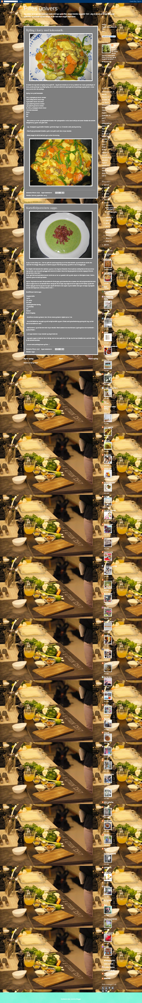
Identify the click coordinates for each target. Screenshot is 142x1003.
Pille (115, 45)
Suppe (33, 352)
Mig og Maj (107, 719)
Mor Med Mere (108, 677)
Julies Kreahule (108, 374)
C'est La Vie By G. (108, 663)
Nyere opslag (28, 358)
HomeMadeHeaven (108, 292)
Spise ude (104, 160)
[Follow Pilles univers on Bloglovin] (109, 37)
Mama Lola (107, 413)
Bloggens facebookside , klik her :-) (109, 28)
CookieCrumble (108, 469)
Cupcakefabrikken (109, 774)
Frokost (104, 110)
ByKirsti (106, 332)
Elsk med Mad (107, 872)
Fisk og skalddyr (106, 105)
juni (107, 226)
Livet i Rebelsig (108, 273)
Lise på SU (106, 733)
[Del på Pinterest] (63, 193)
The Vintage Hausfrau (109, 960)
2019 (105, 185)
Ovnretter (104, 139)
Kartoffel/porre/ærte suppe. (42, 208)
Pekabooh (106, 835)
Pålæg (103, 147)
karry (45, 195)
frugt (103, 113)
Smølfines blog (107, 867)
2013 (105, 200)
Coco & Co (106, 360)
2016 (105, 191)
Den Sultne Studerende (110, 510)
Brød (103, 94)
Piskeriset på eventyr (109, 254)
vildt (103, 176)
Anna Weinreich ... (108, 318)
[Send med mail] (56, 193)
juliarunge (107, 760)
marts (107, 235)
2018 (105, 188)
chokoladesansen (108, 538)
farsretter (104, 100)
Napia (105, 905)
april (107, 232)
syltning (104, 168)
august (108, 220)
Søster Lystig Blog (108, 802)
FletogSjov (106, 649)
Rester (103, 149)
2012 (105, 203)
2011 (105, 245)
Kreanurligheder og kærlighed (109, 974)
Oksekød (104, 136)
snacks (103, 155)
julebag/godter (106, 123)
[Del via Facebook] (61, 193)
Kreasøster (107, 807)
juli (107, 223)
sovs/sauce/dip (106, 157)
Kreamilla (106, 947)
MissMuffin (107, 441)
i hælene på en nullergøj (110, 566)
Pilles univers (41, 8)
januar (108, 241)
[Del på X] (60, 193)
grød (103, 118)
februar (108, 238)
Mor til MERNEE (108, 594)
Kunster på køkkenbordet (110, 346)
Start (61, 358)
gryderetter (40, 195)
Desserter (104, 97)
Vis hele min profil (106, 62)
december (108, 205)
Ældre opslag (93, 358)
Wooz (105, 402)
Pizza (103, 144)
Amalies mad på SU (109, 933)
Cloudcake (106, 705)
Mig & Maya (107, 746)
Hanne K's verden (108, 552)
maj (107, 229)
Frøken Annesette (108, 964)
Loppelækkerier (108, 691)
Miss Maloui (107, 849)
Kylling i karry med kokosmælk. (45, 30)
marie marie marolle (109, 970)
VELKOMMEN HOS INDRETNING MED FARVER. (109, 298)
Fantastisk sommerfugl (110, 853)
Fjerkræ (34, 195)
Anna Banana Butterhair (110, 919)
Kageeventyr (107, 313)
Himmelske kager (108, 524)
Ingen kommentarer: (47, 193)
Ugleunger (107, 788)
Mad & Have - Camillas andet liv (110, 407)
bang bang (107, 886)
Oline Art (106, 607)
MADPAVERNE (107, 821)
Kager (103, 128)
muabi (105, 287)
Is (102, 121)
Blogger (79, 999)
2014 (105, 197)
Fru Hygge (106, 496)
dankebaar (107, 635)
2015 (105, 194)
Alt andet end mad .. (107, 92)
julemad (104, 126)
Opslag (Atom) (34, 363)
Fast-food (104, 102)
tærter (104, 173)
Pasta (103, 142)
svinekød (104, 165)
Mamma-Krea (107, 455)
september (108, 217)
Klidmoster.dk (107, 259)
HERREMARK (107, 978)
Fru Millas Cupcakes (109, 967)
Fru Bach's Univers (109, 621)
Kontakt (104, 24)
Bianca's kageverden (109, 483)
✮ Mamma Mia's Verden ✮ (111, 388)
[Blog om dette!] (58, 193)
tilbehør (104, 171)
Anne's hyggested (108, 427)
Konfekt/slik (105, 134)
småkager (104, 152)
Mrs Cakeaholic (108, 900)
